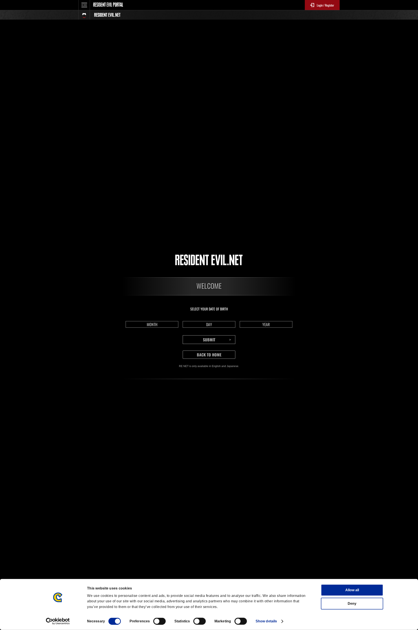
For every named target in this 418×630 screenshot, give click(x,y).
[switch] (159, 621)
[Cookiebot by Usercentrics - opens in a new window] (58, 621)
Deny (352, 603)
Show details (266, 621)
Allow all (352, 590)
